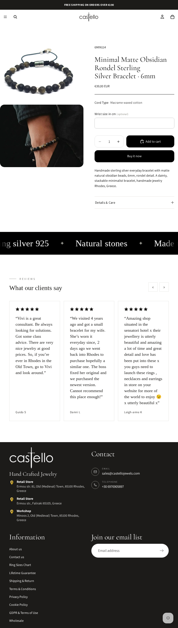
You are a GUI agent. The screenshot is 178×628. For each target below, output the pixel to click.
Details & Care (105, 202)
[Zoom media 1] (41, 72)
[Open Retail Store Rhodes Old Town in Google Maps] (11, 482)
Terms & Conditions (22, 589)
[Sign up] (162, 550)
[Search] (15, 17)
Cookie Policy (18, 605)
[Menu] (5, 17)
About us (15, 549)
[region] (89, 361)
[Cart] (172, 17)
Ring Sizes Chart (20, 565)
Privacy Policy (18, 596)
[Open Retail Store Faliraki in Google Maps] (11, 499)
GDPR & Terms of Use (23, 612)
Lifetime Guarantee (22, 573)
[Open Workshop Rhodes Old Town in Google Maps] (11, 511)
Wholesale (16, 621)
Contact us (16, 557)
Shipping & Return (21, 581)
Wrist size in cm (111, 114)
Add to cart (153, 141)
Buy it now (134, 156)
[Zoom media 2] (41, 136)
